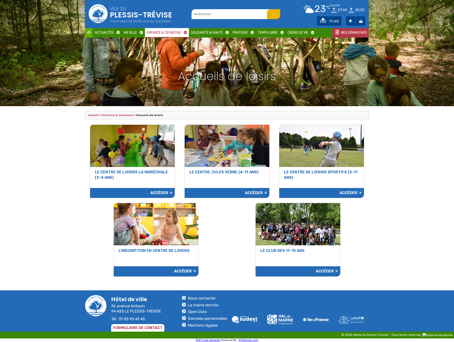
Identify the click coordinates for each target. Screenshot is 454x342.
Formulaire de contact (137, 327)
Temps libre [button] (268, 33)
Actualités (104, 33)
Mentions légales (203, 325)
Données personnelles (207, 318)
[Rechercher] (273, 14)
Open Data (197, 311)
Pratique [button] (240, 33)
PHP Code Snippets (208, 340)
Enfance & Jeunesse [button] (164, 33)
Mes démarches (353, 33)
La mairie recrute (203, 305)
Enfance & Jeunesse (117, 115)
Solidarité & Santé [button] (207, 33)
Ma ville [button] (130, 33)
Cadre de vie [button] (298, 33)
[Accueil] (89, 33)
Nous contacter (202, 298)
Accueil (93, 115)
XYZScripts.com (248, 340)
